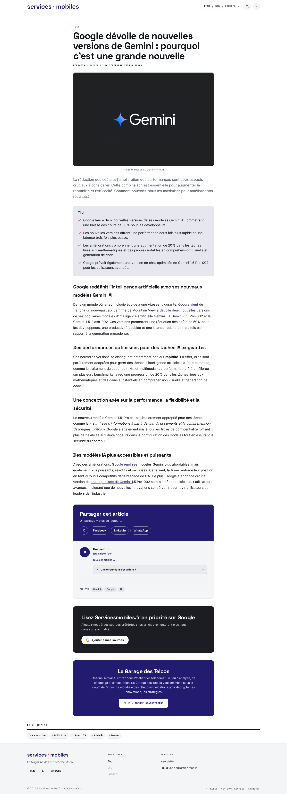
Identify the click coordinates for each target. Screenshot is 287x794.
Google (110, 589)
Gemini (97, 589)
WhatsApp (141, 530)
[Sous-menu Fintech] (238, 6)
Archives (254, 789)
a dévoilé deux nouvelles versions (183, 310)
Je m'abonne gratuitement (145, 703)
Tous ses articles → (104, 559)
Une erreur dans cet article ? (118, 569)
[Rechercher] (247, 6)
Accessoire (38, 735)
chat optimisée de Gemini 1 (112, 482)
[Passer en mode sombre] (256, 6)
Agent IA (80, 735)
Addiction (60, 735)
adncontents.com (73, 788)
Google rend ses (124, 464)
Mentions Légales (233, 789)
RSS (32, 770)
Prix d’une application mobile (178, 767)
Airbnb (98, 735)
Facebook (99, 530)
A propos (211, 789)
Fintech (230, 6)
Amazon (115, 735)
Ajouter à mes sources (107, 640)
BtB (217, 6)
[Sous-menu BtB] (222, 6)
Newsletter (167, 761)
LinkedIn (120, 530)
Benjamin (79, 65)
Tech (207, 6)
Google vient (188, 304)
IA (121, 589)
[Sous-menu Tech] (212, 6)
